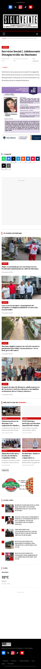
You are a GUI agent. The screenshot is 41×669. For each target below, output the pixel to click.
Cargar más (5, 470)
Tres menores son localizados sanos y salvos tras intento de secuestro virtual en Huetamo (26, 532)
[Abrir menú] (4, 34)
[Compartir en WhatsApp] (4, 159)
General (5, 47)
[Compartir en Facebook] (9, 159)
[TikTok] (25, 7)
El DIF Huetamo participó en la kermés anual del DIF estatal (31, 423)
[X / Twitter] (15, 7)
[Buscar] (37, 34)
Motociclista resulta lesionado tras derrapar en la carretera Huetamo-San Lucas (26, 556)
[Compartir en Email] (38, 159)
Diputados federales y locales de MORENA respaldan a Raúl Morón (10, 456)
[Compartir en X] (13, 159)
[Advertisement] (20, 202)
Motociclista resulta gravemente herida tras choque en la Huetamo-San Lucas (26, 544)
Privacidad (11, 664)
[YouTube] (30, 7)
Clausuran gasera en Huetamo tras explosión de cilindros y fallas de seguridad (11, 424)
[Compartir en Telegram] (18, 159)
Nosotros (5, 661)
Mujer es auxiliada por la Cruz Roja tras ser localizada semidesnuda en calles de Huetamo (27, 508)
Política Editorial (24, 661)
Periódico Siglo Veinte (14, 666)
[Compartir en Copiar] (9, 166)
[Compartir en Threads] (4, 166)
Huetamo (5, 67)
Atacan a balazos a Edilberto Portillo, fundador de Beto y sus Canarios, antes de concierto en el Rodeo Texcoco (27, 520)
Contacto (14, 661)
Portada (4, 38)
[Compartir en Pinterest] (33, 159)
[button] (21, 113)
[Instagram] (20, 7)
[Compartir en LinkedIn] (28, 159)
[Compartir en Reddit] (23, 159)
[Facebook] (10, 7)
